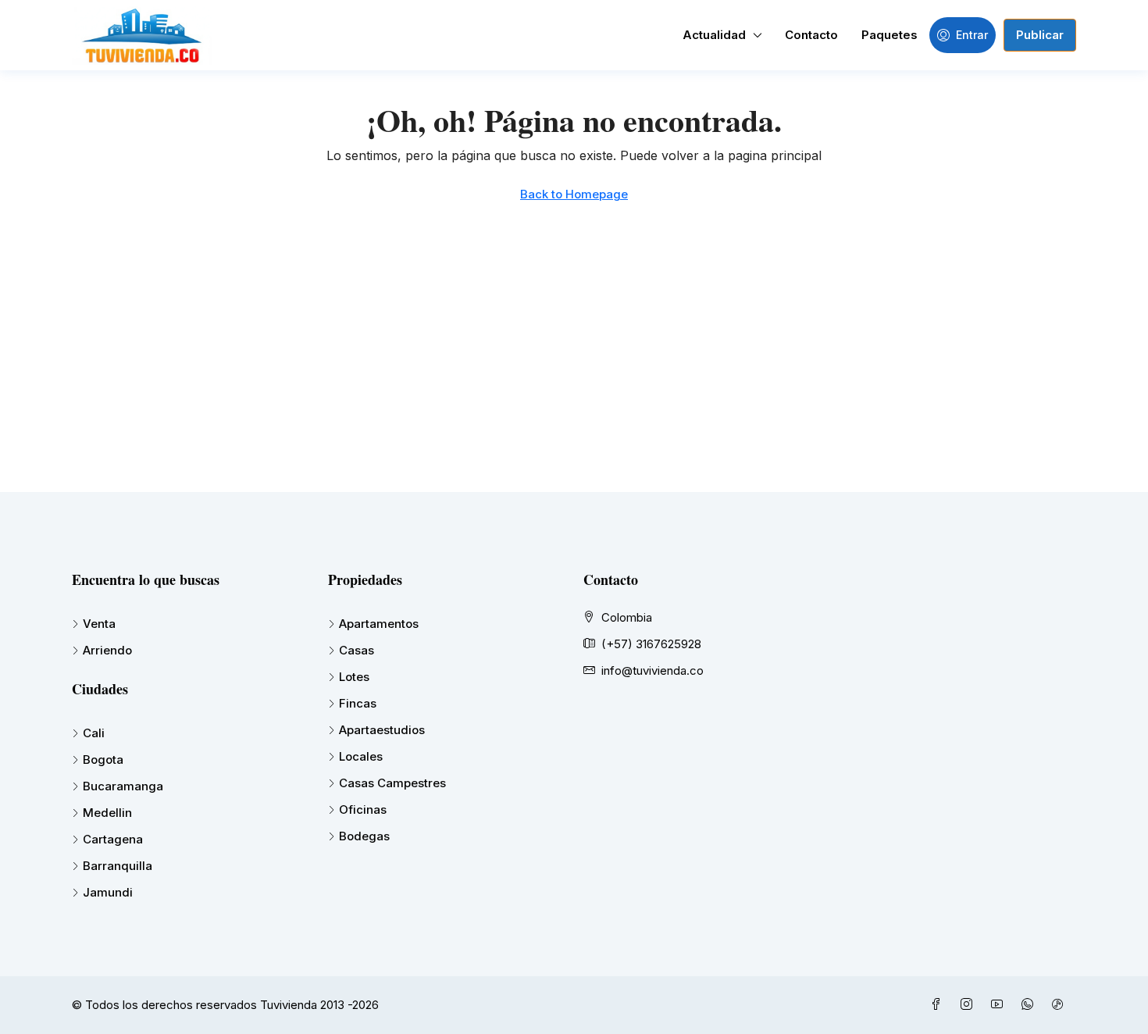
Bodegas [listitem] (364, 836)
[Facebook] (939, 1004)
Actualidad (714, 34)
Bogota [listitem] (103, 759)
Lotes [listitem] (354, 676)
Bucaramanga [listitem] (123, 786)
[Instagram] (970, 1004)
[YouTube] (1000, 1004)
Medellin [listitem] (107, 812)
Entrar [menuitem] (972, 34)
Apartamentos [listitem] (379, 623)
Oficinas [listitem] (363, 809)
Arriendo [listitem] (107, 650)
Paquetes (889, 34)
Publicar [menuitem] (1040, 34)
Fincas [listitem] (357, 703)
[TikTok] (1061, 1004)
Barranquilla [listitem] (117, 865)
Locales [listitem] (361, 756)
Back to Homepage (574, 194)
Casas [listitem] (356, 650)
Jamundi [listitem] (108, 892)
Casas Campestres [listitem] (392, 783)
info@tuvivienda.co (652, 670)
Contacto (811, 34)
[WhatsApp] (1030, 1004)
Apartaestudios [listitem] (382, 729)
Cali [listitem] (94, 733)
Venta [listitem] (99, 623)
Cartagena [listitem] (113, 839)
